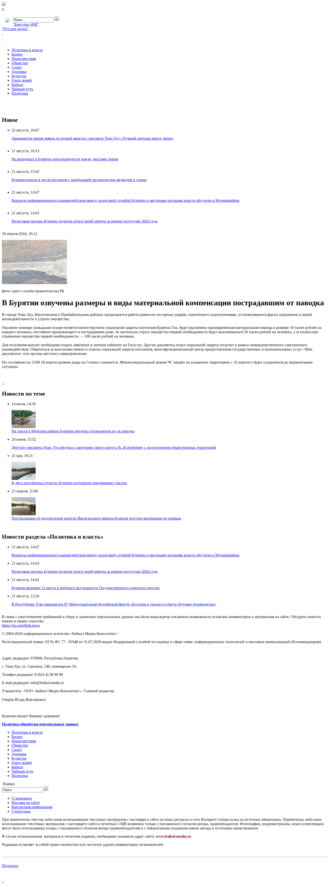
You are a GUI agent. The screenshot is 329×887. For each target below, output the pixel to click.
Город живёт (22, 80)
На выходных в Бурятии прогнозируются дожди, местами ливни (65, 159)
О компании (22, 798)
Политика (20, 93)
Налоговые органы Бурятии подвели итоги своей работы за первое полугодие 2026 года (85, 221)
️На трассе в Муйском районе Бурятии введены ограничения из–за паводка (73, 431)
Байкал (17, 85)
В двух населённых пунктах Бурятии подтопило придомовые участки (69, 483)
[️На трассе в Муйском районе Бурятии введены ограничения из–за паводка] (24, 427)
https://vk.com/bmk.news (21, 625)
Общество (20, 63)
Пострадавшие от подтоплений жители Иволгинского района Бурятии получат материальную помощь (96, 518)
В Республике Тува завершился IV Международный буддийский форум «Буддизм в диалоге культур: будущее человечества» (114, 604)
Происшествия (24, 59)
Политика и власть (27, 50)
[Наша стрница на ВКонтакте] (164, 33)
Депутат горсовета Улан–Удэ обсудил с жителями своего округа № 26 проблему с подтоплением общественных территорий (114, 447)
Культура (19, 76)
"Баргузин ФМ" (26, 24)
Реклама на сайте (26, 803)
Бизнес (17, 54)
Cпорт (17, 67)
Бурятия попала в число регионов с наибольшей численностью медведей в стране (79, 180)
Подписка (10, 866)
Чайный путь (22, 89)
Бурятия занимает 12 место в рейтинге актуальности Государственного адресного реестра (85, 588)
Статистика (21, 811)
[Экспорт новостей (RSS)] (164, 37)
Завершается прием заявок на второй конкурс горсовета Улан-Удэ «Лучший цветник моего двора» (93, 138)
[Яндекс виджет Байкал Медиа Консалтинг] (164, 42)
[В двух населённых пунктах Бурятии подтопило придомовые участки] (24, 478)
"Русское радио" (15, 29)
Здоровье (19, 72)
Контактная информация (32, 807)
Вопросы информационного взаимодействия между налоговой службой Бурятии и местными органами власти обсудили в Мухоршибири (125, 200)
